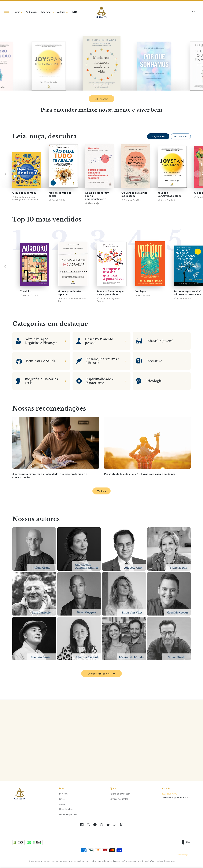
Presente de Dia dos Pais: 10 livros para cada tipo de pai (139, 473)
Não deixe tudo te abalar (60, 194)
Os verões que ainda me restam (134, 194)
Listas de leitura (66, 809)
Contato (166, 788)
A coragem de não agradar (69, 293)
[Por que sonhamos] (101, 63)
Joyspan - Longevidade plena (169, 194)
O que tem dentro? (24, 192)
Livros (62, 798)
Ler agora (103, 98)
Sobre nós (64, 793)
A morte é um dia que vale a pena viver (110, 293)
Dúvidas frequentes (119, 798)
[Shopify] (18, 843)
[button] (6, 12)
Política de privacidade (120, 793)
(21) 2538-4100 (169, 793)
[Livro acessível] (186, 843)
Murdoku (25, 291)
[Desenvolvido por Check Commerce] (34, 843)
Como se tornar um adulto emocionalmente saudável (97, 195)
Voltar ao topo (182, 854)
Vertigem (141, 291)
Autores (62, 804)
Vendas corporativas (68, 814)
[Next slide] (197, 174)
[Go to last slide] (5, 174)
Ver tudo (101, 491)
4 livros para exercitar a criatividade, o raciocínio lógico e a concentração (49, 475)
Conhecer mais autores (99, 673)
